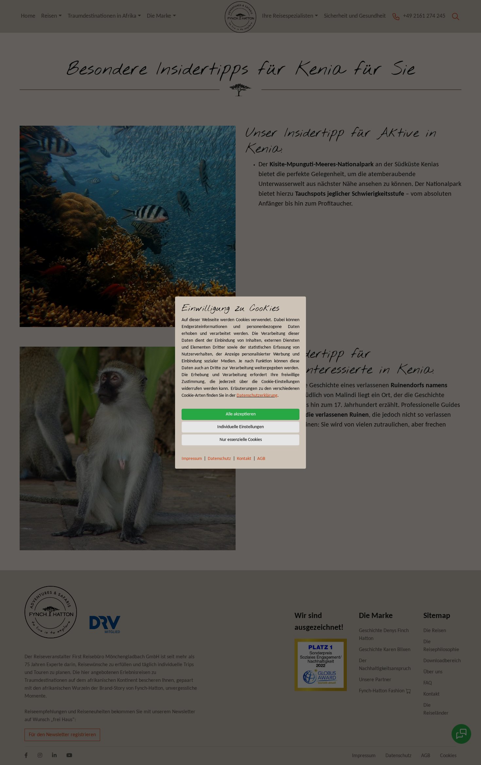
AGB (261, 458)
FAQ (427, 683)
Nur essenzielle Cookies (241, 439)
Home (28, 16)
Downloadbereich (442, 661)
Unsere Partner (375, 680)
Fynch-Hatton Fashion (382, 691)
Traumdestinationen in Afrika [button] (102, 16)
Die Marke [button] (159, 16)
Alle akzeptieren (241, 414)
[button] (455, 16)
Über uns (432, 672)
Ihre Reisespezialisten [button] (287, 16)
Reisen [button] (49, 16)
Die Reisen (434, 630)
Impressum (192, 458)
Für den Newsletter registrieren (62, 735)
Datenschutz (219, 458)
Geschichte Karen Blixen (384, 649)
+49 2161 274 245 (424, 16)
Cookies (448, 755)
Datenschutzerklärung (257, 395)
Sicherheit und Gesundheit (355, 16)
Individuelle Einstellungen (240, 427)
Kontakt (244, 458)
